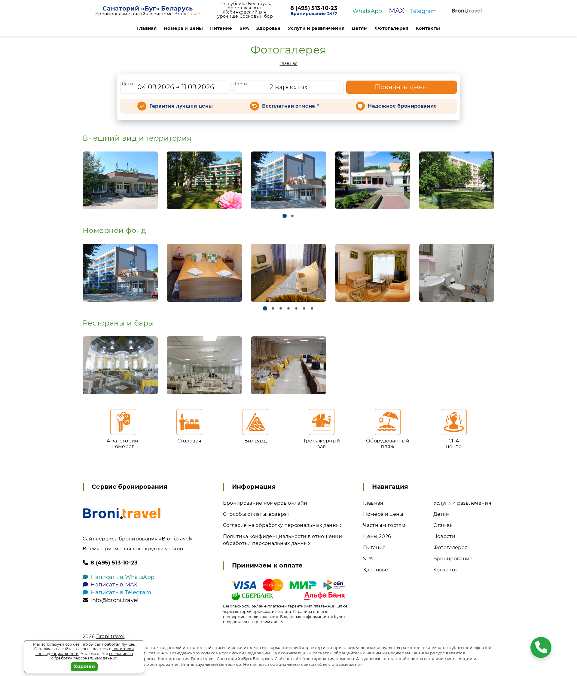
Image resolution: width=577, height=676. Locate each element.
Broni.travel (110, 636)
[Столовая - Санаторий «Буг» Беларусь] (204, 365)
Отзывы (443, 525)
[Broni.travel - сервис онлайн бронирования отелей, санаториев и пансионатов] (122, 513)
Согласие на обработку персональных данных (283, 525)
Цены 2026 (377, 536)
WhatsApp (367, 11)
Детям (360, 28)
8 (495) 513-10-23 (313, 8)
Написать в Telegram (120, 592)
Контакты (428, 28)
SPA (244, 28)
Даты (127, 84)
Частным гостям (384, 525)
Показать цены (401, 87)
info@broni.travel (114, 600)
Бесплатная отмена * (290, 106)
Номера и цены (183, 28)
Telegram (423, 11)
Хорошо (84, 666)
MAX (396, 11)
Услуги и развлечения (316, 28)
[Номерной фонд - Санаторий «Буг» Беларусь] (120, 273)
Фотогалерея (391, 28)
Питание (221, 28)
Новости (444, 536)
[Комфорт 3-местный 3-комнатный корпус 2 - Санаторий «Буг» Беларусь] (204, 273)
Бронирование (453, 558)
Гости (241, 84)
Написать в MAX (113, 584)
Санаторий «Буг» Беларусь (147, 8)
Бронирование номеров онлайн (265, 503)
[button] (284, 216)
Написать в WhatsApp (122, 577)
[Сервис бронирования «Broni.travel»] (467, 10)
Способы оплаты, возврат (256, 514)
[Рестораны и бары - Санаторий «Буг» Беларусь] (120, 365)
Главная (147, 28)
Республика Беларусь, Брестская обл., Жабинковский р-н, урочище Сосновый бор (245, 10)
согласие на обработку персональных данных (92, 656)
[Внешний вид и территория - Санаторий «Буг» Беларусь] (120, 180)
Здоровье (268, 28)
